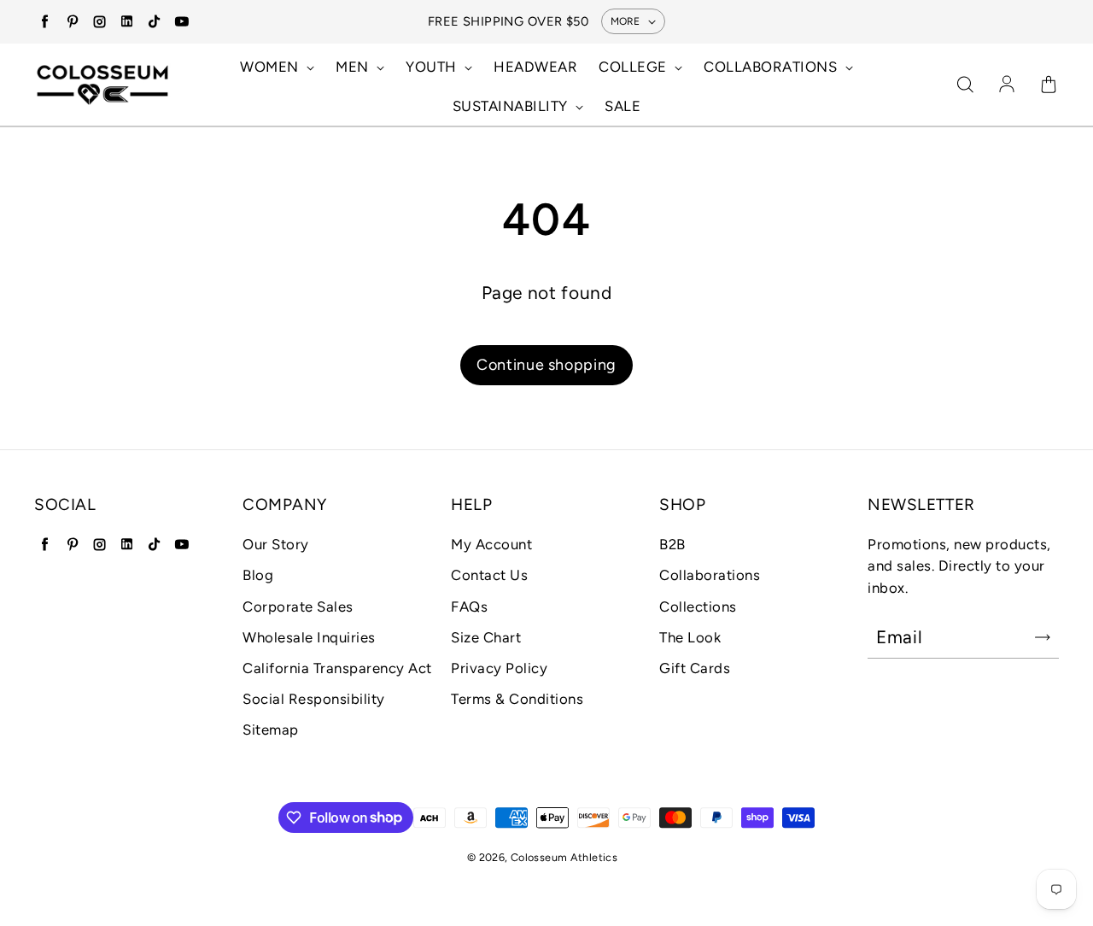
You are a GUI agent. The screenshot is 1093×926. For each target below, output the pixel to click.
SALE (622, 105)
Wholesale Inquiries (309, 637)
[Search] (965, 85)
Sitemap (271, 729)
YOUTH (433, 66)
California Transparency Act (337, 668)
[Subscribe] (1042, 637)
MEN (354, 66)
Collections (698, 606)
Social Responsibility (314, 698)
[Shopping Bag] (1048, 85)
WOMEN (271, 66)
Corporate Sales (298, 606)
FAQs (469, 606)
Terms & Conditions (517, 698)
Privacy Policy (499, 668)
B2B (672, 544)
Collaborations (709, 574)
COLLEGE (634, 66)
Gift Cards (694, 668)
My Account (491, 544)
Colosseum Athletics (564, 857)
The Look (690, 637)
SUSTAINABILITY (512, 105)
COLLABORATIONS (772, 66)
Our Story (276, 544)
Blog (258, 574)
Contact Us (489, 574)
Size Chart (486, 637)
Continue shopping (546, 364)
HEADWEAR (535, 66)
